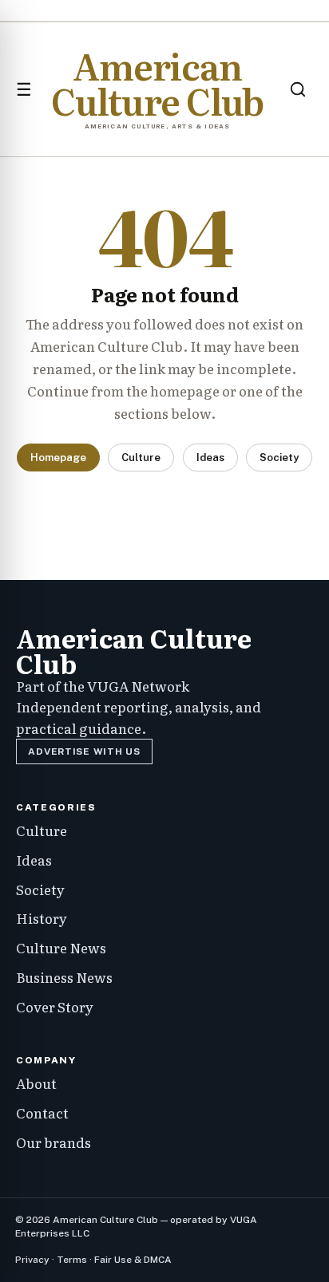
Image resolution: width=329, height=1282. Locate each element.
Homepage (58, 457)
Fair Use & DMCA (133, 1259)
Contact (42, 1112)
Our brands (53, 1142)
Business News (64, 977)
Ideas (210, 457)
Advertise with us (84, 751)
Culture (141, 457)
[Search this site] (298, 89)
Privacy (32, 1259)
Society (279, 457)
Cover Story (54, 1006)
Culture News (61, 947)
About (36, 1083)
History (41, 918)
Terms (72, 1259)
